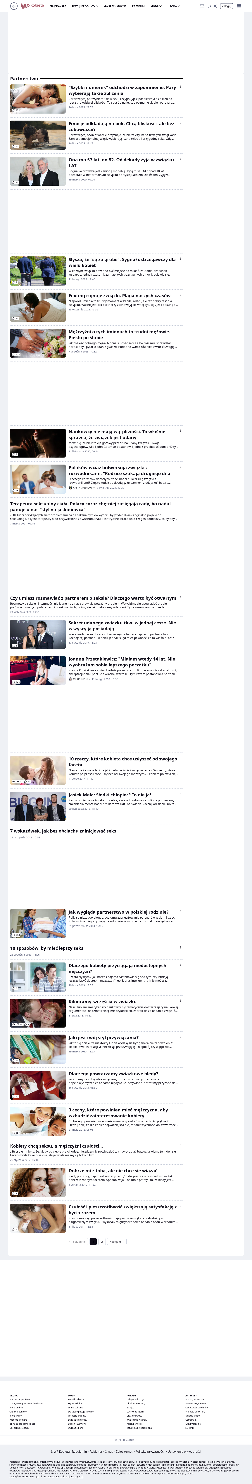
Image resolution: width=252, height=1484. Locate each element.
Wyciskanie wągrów (137, 1419)
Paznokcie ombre (18, 1419)
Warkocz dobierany (195, 1411)
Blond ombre (16, 1407)
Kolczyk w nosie (135, 1423)
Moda (155, 6)
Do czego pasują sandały (81, 1411)
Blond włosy (15, 1415)
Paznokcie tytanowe (195, 1403)
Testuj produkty (83, 6)
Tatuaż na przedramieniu (139, 1427)
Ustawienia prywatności (183, 1452)
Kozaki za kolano (76, 1399)
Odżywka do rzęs (135, 1399)
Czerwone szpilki (135, 1411)
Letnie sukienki (75, 1407)
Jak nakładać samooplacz (22, 1423)
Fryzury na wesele (194, 1399)
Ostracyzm (190, 1419)
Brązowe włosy (134, 1415)
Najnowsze (58, 6)
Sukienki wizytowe (77, 1423)
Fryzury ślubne (75, 1403)
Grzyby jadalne (193, 1423)
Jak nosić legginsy (77, 1415)
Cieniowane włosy (136, 1403)
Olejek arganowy (18, 1411)
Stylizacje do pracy (77, 1419)
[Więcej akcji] (180, 86)
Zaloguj (226, 6)
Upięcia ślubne (193, 1415)
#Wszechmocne (115, 6)
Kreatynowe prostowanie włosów (26, 1403)
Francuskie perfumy (19, 1399)
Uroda (172, 6)
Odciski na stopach (19, 1427)
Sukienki (189, 1427)
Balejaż (130, 1407)
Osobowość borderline (196, 1407)
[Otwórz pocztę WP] (202, 6)
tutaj (80, 1476)
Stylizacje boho (75, 1427)
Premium (138, 6)
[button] (212, 6)
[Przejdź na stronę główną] (14, 9)
